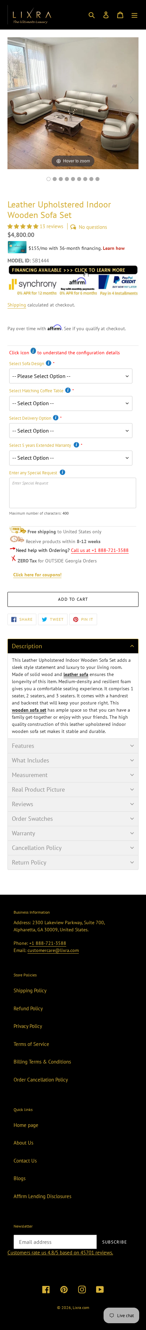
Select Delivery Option (30, 418)
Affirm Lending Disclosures (42, 1196)
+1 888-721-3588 (47, 943)
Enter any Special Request (33, 473)
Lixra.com (81, 1307)
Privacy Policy (28, 1026)
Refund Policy (28, 1008)
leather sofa (75, 674)
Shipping (16, 305)
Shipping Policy (30, 990)
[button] (23, 226)
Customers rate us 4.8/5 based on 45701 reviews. (60, 1252)
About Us (23, 1142)
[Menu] (134, 14)
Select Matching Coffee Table (36, 391)
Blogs (19, 1178)
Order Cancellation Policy (41, 1079)
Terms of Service (31, 1044)
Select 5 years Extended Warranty (40, 445)
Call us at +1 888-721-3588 (100, 550)
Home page (26, 1125)
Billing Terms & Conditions (42, 1061)
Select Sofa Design (26, 363)
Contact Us (25, 1160)
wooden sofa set (29, 710)
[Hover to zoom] (73, 102)
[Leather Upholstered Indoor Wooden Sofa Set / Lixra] (49, 179)
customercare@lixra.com (53, 950)
